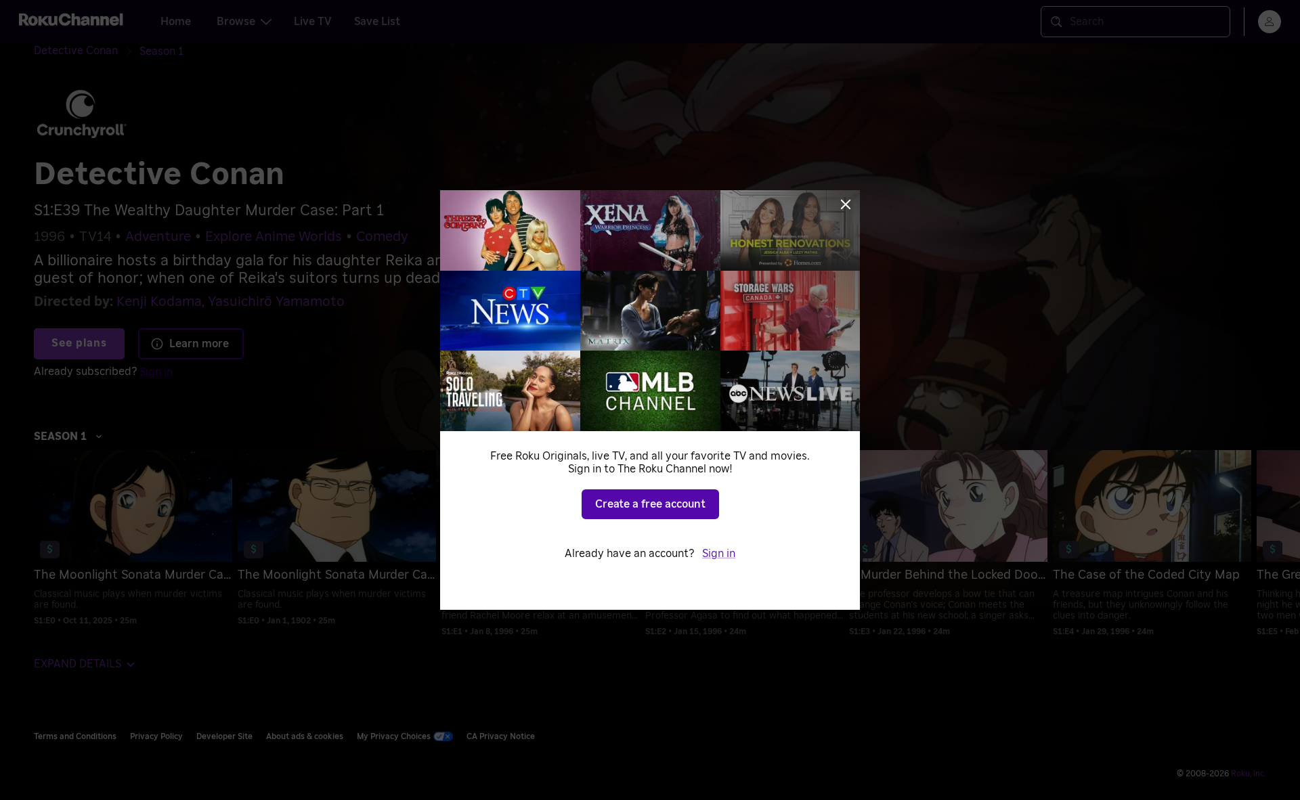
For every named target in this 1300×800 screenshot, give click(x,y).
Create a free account (650, 504)
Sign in (718, 553)
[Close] (846, 204)
